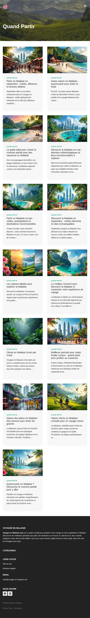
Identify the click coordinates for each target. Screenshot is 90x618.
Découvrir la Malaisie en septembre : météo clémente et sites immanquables (66, 221)
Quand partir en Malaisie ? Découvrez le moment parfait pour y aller (22, 487)
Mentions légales (9, 568)
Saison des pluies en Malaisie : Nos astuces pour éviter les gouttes (23, 421)
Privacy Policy (8, 608)
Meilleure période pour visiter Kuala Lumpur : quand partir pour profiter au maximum (66, 355)
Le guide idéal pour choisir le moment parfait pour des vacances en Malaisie (21, 152)
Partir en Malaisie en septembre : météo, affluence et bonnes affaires (22, 84)
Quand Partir (12, 78)
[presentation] (23, 60)
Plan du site (7, 564)
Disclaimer (18, 608)
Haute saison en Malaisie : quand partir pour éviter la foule (65, 84)
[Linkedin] (10, 593)
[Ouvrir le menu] (85, 6)
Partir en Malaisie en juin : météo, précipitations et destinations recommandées (21, 221)
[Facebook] (5, 593)
